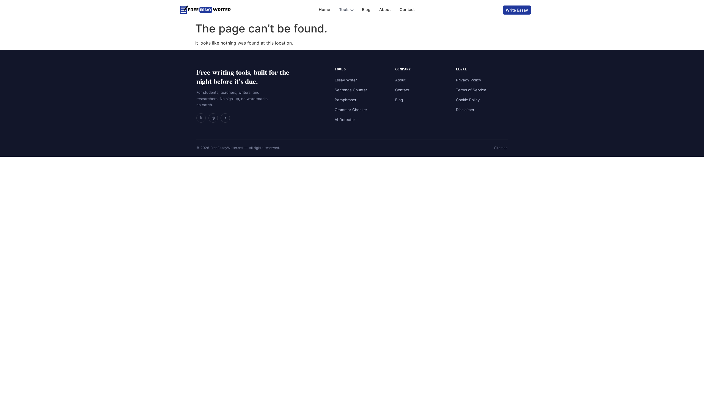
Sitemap (501, 148)
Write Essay (517, 10)
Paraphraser (345, 100)
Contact (407, 9)
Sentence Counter (351, 90)
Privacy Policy (468, 80)
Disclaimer (465, 110)
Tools (344, 9)
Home (324, 9)
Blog (366, 9)
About (385, 9)
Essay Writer (346, 80)
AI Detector (345, 119)
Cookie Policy (468, 100)
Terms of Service (471, 90)
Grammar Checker (351, 110)
